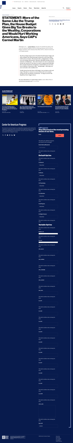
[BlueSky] (14, 135)
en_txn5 (40, 342)
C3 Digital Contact (43, 214)
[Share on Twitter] (50, 24)
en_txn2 (40, 311)
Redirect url (41, 231)
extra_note (41, 404)
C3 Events (41, 172)
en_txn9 (40, 383)
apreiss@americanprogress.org (25, 81)
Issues (14, 8)
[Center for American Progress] (4, 5)
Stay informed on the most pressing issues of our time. (54, 129)
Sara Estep (44, 112)
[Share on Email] (61, 24)
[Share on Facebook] (53, 24)
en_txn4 (40, 331)
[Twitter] (3, 135)
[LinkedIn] (12, 135)
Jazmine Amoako (40, 112)
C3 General (41, 162)
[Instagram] (10, 135)
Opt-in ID (41, 423)
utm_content (41, 280)
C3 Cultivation (42, 193)
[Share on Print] (63, 24)
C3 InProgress (42, 203)
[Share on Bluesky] (58, 24)
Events (25, 8)
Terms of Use (58, 436)
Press (30, 8)
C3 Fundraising (42, 183)
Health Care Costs (41, 1)
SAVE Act (26, 1)
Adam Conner (57, 112)
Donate (68, 8)
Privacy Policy (58, 437)
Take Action (36, 8)
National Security (32, 1)
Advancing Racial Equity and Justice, (55, 20)
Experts (19, 8)
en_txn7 (40, 362)
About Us (44, 8)
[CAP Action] (5, 437)
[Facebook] (5, 135)
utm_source (41, 249)
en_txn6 (40, 352)
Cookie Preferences (59, 441)
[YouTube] (7, 135)
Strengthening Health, (55, 21)
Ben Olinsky (8, 112)
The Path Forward (17, 1)
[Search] (63, 8)
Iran (23, 1)
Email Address (44, 144)
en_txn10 (41, 393)
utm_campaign (42, 269)
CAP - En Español (58, 438)
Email (40, 134)
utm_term (41, 290)
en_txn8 (40, 373)
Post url (40, 240)
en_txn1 (40, 300)
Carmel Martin (31, 46)
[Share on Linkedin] (55, 24)
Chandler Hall (22, 112)
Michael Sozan (4, 112)
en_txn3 (40, 321)
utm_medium (41, 259)
